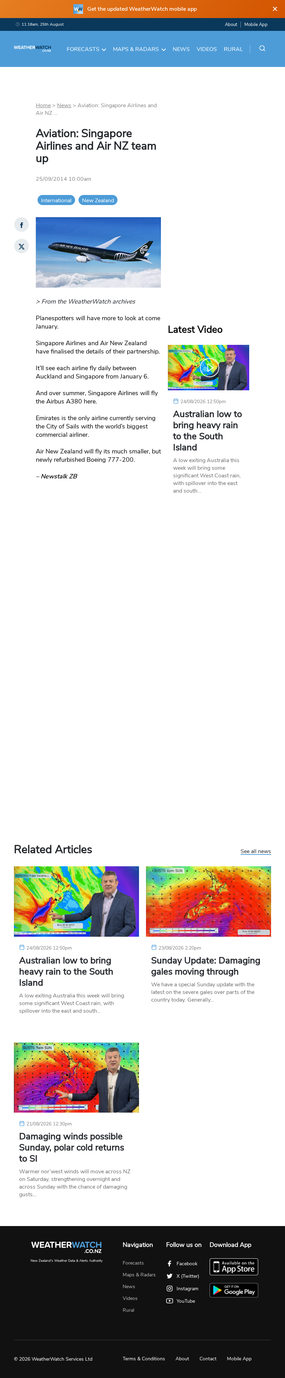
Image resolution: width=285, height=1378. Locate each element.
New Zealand (98, 200)
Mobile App (256, 25)
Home (43, 105)
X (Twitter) (188, 1276)
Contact (208, 1358)
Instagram (187, 1288)
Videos (207, 49)
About (231, 25)
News (181, 49)
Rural (233, 49)
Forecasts (83, 49)
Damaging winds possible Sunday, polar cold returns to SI (71, 1147)
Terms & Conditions (144, 1358)
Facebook (187, 1263)
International (56, 200)
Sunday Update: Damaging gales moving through (205, 966)
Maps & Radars (136, 49)
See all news (256, 852)
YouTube (186, 1301)
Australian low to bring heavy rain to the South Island (207, 431)
